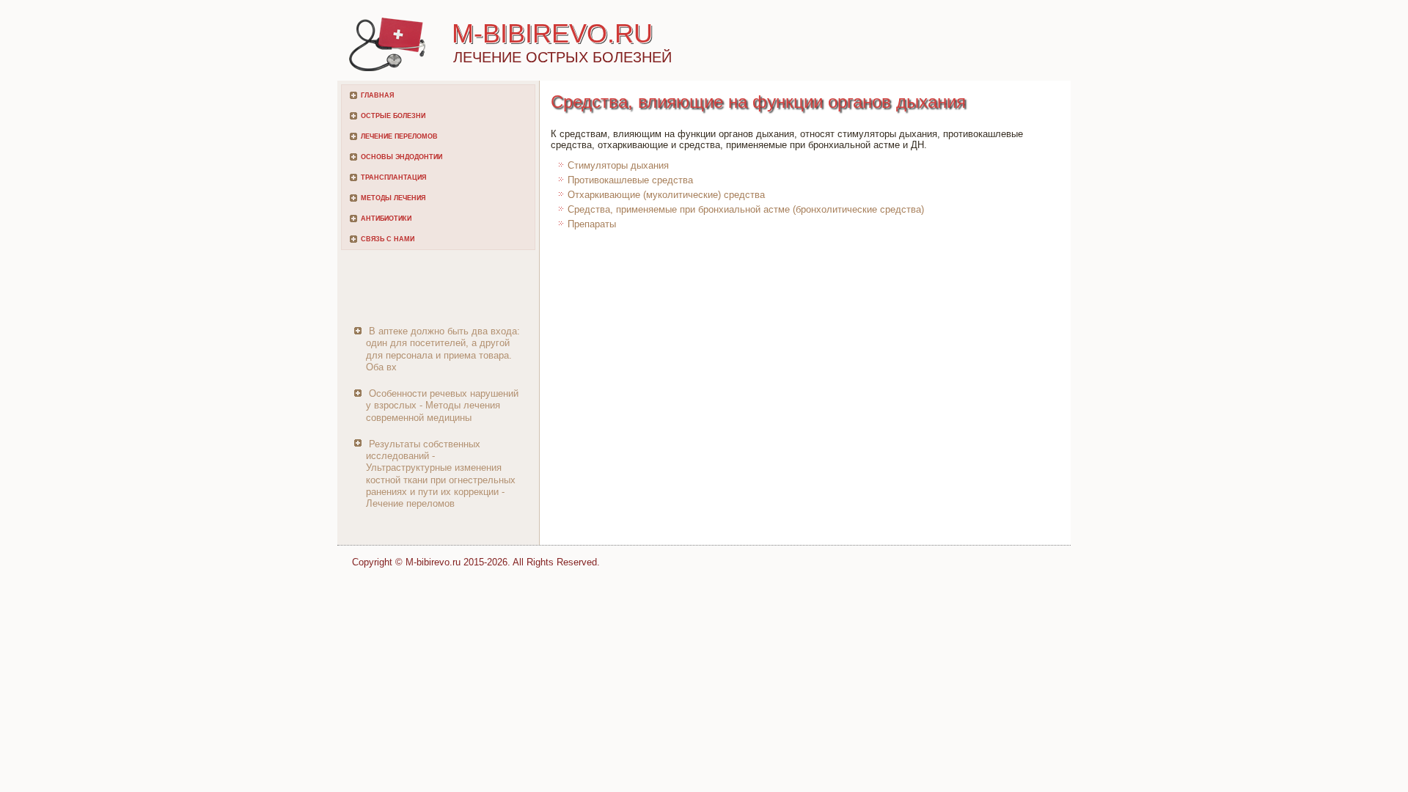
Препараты (592, 224)
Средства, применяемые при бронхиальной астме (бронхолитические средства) (746, 209)
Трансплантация (393, 177)
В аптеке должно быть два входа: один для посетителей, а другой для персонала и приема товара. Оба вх (443, 349)
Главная (377, 95)
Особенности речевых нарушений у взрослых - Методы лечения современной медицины (442, 405)
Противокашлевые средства (630, 180)
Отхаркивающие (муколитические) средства (666, 194)
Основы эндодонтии (401, 157)
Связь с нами (387, 239)
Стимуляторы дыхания (618, 165)
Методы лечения (393, 198)
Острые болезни (393, 116)
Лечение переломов (399, 136)
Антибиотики (386, 218)
